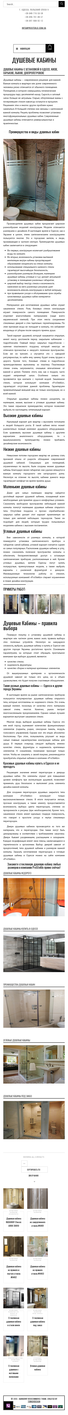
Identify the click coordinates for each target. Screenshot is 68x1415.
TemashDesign (34, 1401)
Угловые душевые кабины (37, 1359)
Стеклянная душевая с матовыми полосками (13, 1371)
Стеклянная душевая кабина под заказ (37, 1321)
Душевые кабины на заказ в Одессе (13, 1312)
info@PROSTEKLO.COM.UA (34, 28)
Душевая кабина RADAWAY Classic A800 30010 (13, 1222)
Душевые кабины (37, 1211)
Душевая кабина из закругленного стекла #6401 (37, 1222)
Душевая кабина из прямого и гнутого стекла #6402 (13, 1272)
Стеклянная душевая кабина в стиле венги (13, 1321)
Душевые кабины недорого (13, 1212)
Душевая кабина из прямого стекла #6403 (37, 1270)
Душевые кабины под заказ (38, 1311)
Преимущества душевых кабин (15, 1359)
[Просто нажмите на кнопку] (8, 1405)
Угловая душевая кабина (37, 1367)
